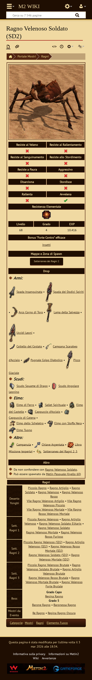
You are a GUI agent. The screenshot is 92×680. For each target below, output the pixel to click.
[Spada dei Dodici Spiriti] (48, 292)
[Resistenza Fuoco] (46, 214)
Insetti (46, 245)
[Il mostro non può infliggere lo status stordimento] (66, 188)
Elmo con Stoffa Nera (68, 423)
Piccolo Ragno (37, 488)
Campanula (23, 444)
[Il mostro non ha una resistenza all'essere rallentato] (66, 151)
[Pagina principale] (9, 56)
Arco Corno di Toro (31, 312)
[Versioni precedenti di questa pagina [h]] (61, 46)
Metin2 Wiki (29, 6)
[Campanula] (12, 444)
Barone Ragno (41, 605)
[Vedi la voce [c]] (8, 46)
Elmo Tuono (24, 430)
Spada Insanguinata (29, 292)
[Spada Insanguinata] (12, 292)
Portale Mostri (27, 56)
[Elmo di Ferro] (12, 405)
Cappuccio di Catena (22, 418)
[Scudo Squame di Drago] (12, 386)
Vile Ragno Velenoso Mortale (45, 509)
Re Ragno (39, 613)
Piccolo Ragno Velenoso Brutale (48, 565)
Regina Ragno (54, 596)
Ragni (45, 56)
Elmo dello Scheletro (30, 423)
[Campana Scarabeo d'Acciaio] (48, 346)
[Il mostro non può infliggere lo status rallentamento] (27, 200)
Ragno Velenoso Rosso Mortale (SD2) (62, 548)
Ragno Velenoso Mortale (42, 532)
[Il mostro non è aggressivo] (66, 176)
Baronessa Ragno (64, 605)
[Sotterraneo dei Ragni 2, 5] (39, 451)
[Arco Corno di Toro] (14, 312)
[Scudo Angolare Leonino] (54, 386)
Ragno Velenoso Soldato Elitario (60, 523)
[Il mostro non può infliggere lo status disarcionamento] (27, 188)
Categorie (16, 623)
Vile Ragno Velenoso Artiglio (45, 501)
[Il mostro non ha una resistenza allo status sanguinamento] (27, 163)
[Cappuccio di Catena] (66, 412)
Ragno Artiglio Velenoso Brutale (62, 571)
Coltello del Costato (29, 346)
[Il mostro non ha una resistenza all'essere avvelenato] (27, 151)
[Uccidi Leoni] (12, 333)
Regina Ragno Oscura (62, 613)
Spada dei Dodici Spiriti (68, 292)
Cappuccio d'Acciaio (47, 412)
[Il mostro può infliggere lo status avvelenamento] (66, 200)
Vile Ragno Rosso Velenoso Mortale (60, 511)
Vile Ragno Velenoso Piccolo (62, 503)
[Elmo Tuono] (12, 430)
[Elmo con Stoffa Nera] (50, 423)
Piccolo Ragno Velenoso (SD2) (43, 542)
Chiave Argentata (53, 444)
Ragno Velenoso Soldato (61, 469)
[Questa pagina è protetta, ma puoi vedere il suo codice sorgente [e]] (54, 46)
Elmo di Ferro (25, 405)
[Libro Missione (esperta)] (70, 444)
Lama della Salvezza (67, 312)
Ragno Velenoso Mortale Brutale (53, 580)
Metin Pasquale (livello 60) (63, 474)
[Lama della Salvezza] (49, 312)
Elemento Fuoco (57, 623)
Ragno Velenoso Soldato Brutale (53, 567)
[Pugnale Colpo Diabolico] (26, 360)
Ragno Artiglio (59, 488)
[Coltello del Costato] (12, 346)
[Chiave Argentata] (37, 444)
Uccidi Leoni (24, 333)
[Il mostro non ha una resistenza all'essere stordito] (66, 163)
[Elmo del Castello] (72, 405)
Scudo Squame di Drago (32, 386)
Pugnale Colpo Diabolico (47, 360)
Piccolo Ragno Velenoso (43, 519)
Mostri (29, 623)
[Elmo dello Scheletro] (12, 423)
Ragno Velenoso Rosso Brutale (48, 578)
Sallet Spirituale (55, 405)
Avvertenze (49, 658)
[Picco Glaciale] (69, 360)
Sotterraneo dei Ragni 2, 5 (60, 451)
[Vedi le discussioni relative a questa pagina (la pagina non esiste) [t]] (17, 46)
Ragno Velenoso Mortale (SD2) (59, 557)
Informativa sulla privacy (29, 654)
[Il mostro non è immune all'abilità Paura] (27, 176)
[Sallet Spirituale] (40, 405)
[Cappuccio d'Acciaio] (30, 412)
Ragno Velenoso (48, 492)
